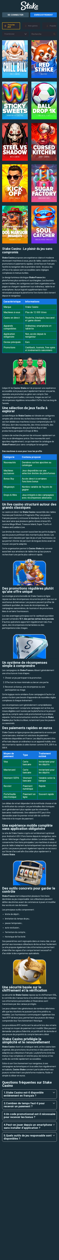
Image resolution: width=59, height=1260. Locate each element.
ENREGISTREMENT (43, 15)
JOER (15, 59)
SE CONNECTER (15, 15)
